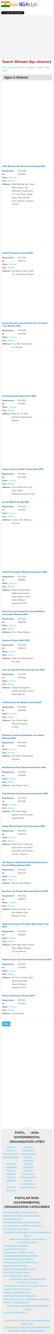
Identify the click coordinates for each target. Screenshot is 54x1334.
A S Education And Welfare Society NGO (21, 702)
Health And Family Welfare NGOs (22, 1216)
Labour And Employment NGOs (21, 1262)
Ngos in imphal (11, 1157)
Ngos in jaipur (28, 1177)
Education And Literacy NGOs (20, 1212)
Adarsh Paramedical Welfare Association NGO (24, 572)
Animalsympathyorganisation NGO (19, 396)
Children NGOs (12, 1219)
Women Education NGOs (17, 1289)
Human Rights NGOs (15, 1249)
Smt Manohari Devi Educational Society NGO (24, 767)
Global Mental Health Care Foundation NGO (23, 826)
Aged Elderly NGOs (14, 1286)
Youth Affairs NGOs (15, 1313)
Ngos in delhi (10, 1154)
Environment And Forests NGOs (22, 1222)
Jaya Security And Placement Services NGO (23, 670)
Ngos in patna (28, 1154)
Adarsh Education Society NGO (17, 253)
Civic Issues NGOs (13, 1299)
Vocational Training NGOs (18, 1252)
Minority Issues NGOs (16, 1302)
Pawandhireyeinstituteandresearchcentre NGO (25, 793)
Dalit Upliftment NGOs (16, 1272)
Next (6, 1024)
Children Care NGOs (37, 1299)
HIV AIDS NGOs (11, 1226)
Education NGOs (37, 1286)
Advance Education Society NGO (18, 995)
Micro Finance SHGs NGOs (18, 1259)
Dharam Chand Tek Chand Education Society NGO (27, 959)
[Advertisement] (27, 35)
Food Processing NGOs (17, 1276)
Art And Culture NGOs (16, 1229)
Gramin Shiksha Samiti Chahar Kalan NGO (22, 469)
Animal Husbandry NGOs (17, 1292)
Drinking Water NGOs (15, 1246)
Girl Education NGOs (15, 1266)
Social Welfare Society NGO (15, 502)
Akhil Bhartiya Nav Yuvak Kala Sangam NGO (23, 166)
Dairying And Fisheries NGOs (19, 1296)
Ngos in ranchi (28, 1187)
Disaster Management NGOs (19, 1269)
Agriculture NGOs (31, 1226)
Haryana (12, 177)
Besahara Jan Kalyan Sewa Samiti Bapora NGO (25, 891)
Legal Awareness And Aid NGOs (20, 1256)
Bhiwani (11, 181)
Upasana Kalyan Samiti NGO (16, 640)
